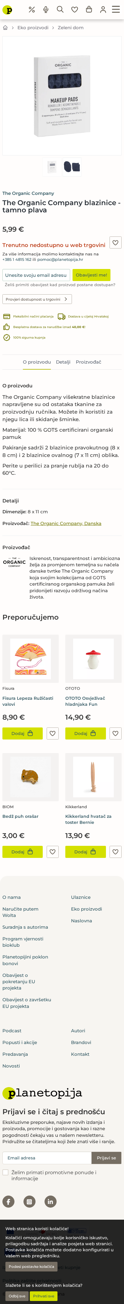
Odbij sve (17, 1296)
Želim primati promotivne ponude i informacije (53, 1176)
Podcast (11, 1031)
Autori (78, 1031)
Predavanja (15, 1054)
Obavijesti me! (91, 275)
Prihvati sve (43, 1296)
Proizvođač (88, 362)
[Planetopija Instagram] (29, 1202)
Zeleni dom (71, 27)
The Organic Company (28, 193)
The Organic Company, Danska (66, 523)
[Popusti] (32, 9)
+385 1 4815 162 (16, 259)
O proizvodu (37, 362)
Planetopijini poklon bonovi (25, 960)
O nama (11, 897)
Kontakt (80, 1054)
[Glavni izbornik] (116, 9)
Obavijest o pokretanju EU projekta (18, 981)
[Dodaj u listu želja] (116, 242)
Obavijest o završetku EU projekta (26, 1003)
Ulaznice (81, 897)
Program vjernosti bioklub (22, 942)
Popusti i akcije (19, 1042)
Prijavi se (106, 1158)
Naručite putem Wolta (20, 912)
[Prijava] (103, 9)
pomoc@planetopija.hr (60, 259)
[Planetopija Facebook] (8, 1202)
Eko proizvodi (32, 27)
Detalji (63, 362)
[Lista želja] (74, 9)
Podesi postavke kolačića (31, 1266)
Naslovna (81, 921)
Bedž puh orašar (20, 816)
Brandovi (81, 1042)
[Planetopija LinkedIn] (51, 1202)
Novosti (11, 1066)
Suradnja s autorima (25, 927)
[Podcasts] (46, 9)
